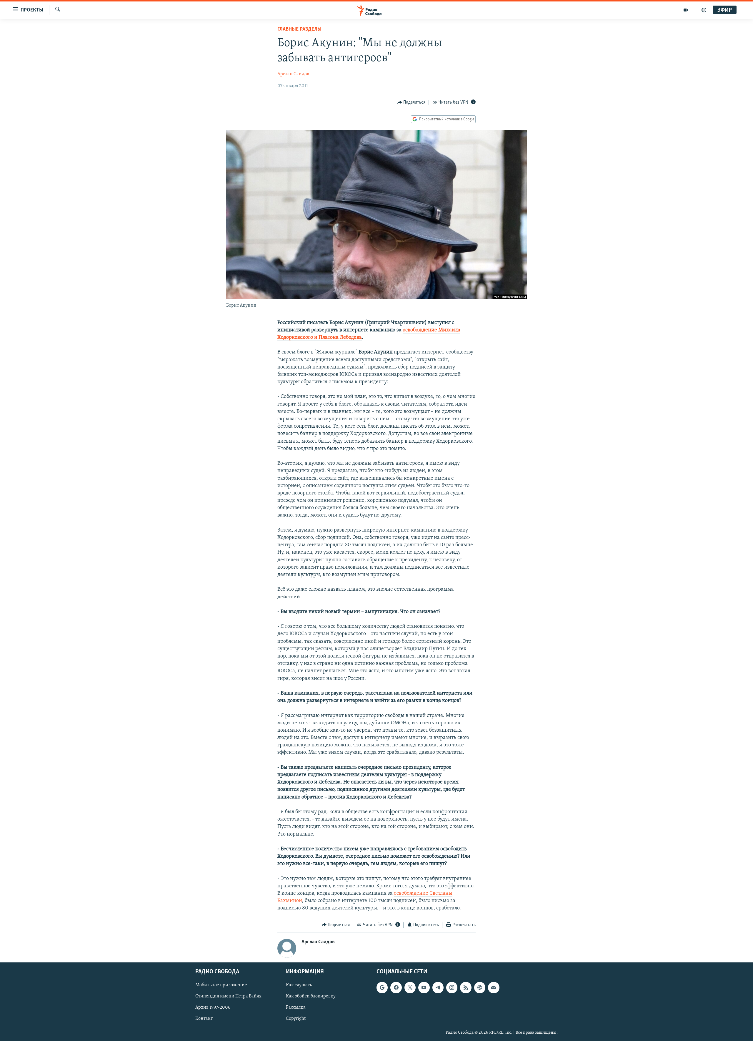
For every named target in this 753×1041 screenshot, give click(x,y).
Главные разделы (299, 29)
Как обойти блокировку (311, 996)
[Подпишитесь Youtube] (423, 987)
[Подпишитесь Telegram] (438, 987)
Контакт (204, 1019)
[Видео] (686, 10)
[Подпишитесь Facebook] (396, 987)
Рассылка (296, 1007)
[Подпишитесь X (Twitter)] (410, 987)
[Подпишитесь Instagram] (451, 987)
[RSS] (465, 987)
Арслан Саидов (293, 74)
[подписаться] (493, 987)
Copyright (296, 1019)
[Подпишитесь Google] (382, 987)
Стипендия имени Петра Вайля (228, 996)
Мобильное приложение (221, 985)
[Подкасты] (479, 987)
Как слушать (299, 985)
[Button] (411, 102)
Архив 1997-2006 (212, 1007)
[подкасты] (704, 10)
